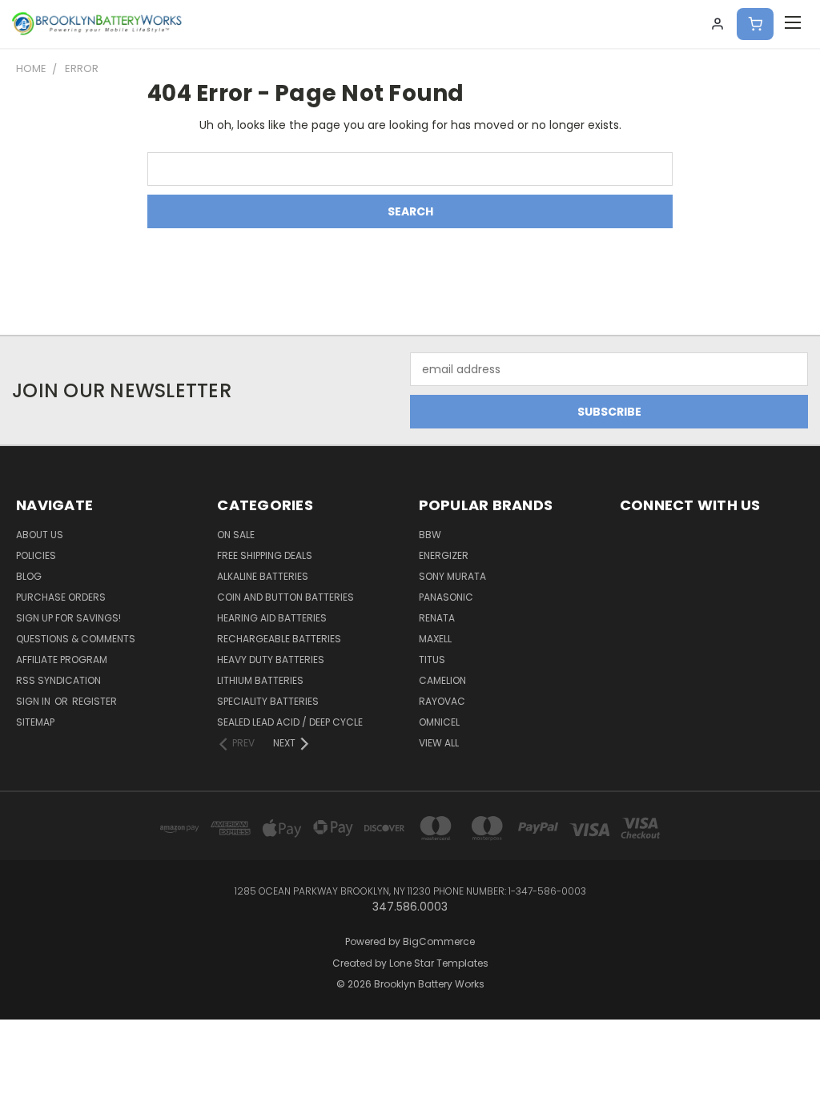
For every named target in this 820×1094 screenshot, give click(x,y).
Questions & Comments (75, 639)
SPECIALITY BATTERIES (268, 701)
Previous (795, 1044)
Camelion (442, 680)
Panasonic (446, 597)
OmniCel (439, 722)
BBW (430, 534)
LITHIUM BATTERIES (260, 680)
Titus (432, 659)
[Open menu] (793, 24)
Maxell (435, 639)
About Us (39, 534)
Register (94, 701)
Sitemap (35, 722)
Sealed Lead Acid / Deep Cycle (290, 722)
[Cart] (755, 24)
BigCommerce (439, 941)
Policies (36, 555)
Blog (29, 576)
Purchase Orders (61, 597)
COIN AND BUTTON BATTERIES (285, 597)
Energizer (443, 555)
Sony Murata (452, 576)
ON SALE (236, 534)
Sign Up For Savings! (68, 618)
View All (439, 743)
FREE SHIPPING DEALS (264, 555)
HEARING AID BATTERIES (272, 618)
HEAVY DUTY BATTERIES (270, 659)
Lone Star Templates (438, 963)
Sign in (34, 701)
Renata (437, 618)
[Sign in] (717, 24)
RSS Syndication (58, 680)
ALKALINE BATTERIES (262, 576)
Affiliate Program (61, 659)
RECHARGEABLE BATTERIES (279, 639)
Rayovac (442, 701)
